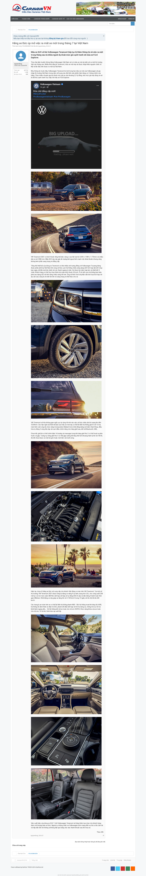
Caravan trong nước (42, 19)
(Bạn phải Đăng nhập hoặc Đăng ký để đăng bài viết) (90, 842)
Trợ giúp (119, 860)
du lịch (64, 875)
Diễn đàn (15, 19)
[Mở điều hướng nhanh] (132, 30)
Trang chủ (105, 860)
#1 (103, 835)
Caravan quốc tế (58, 19)
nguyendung (41, 46)
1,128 (26, 72)
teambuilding (76, 875)
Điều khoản (127, 860)
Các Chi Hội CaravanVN (75, 19)
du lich (60, 875)
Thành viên (26, 19)
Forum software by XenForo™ (27, 867)
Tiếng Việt (35, 860)
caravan (68, 875)
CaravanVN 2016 (22, 860)
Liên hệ (112, 860)
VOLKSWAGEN (26, 46)
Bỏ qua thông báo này (104, 36)
